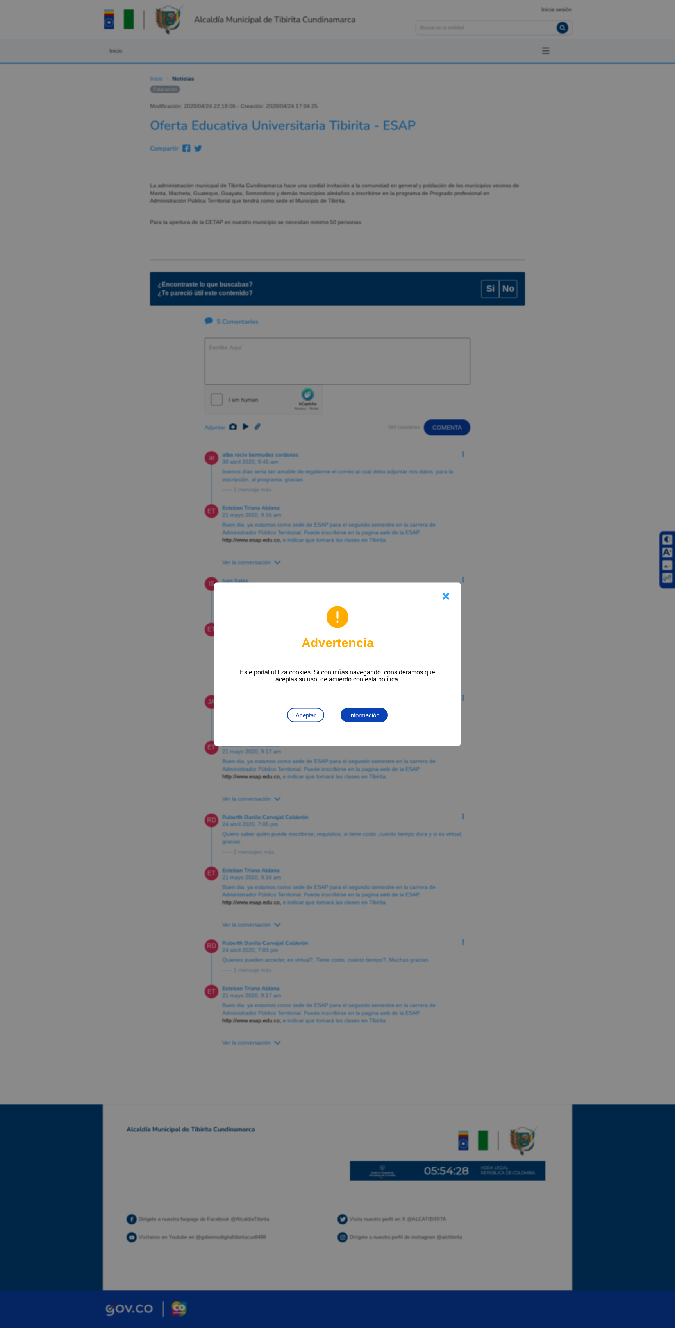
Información (364, 714)
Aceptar (306, 714)
